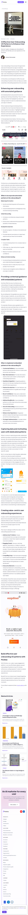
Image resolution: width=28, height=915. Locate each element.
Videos (4, 825)
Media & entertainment (8, 832)
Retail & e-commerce (7, 834)
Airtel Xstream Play (7, 893)
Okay (4, 911)
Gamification (6, 823)
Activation (5, 839)
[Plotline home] (4, 2)
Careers (4, 880)
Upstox (4, 891)
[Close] (25, 907)
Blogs (4, 862)
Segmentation (6, 853)
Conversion (5, 844)
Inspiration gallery (6, 864)
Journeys (5, 857)
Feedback (5, 846)
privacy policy (5, 909)
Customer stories (6, 896)
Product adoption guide (8, 866)
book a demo (20, 685)
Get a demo (20, 2)
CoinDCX (5, 885)
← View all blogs (4, 8)
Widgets (5, 819)
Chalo (4, 887)
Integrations (5, 869)
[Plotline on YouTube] (21, 811)
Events (4, 873)
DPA (4, 875)
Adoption (5, 841)
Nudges (4, 821)
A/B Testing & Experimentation (9, 855)
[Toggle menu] (25, 2)
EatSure (5, 889)
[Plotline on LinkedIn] (24, 811)
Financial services (6, 830)
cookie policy (21, 908)
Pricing (4, 871)
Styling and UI (6, 851)
